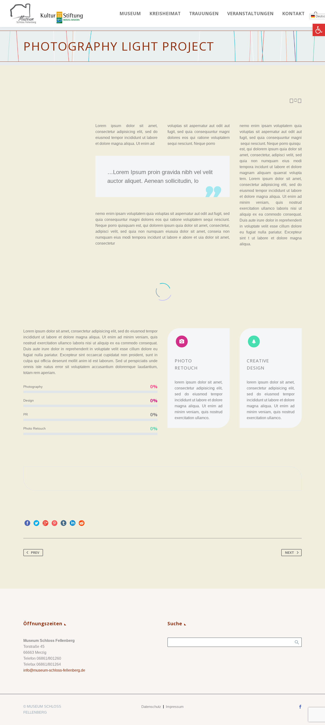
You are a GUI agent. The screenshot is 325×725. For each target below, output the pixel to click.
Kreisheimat (165, 14)
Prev (35, 552)
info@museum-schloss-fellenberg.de (54, 670)
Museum (130, 14)
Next (289, 552)
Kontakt (293, 14)
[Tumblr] (63, 523)
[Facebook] (27, 523)
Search (296, 642)
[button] (319, 30)
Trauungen (204, 14)
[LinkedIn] (72, 523)
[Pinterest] (54, 523)
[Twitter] (36, 523)
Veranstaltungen (250, 14)
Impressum (175, 707)
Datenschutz (151, 707)
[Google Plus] (45, 523)
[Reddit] (81, 523)
